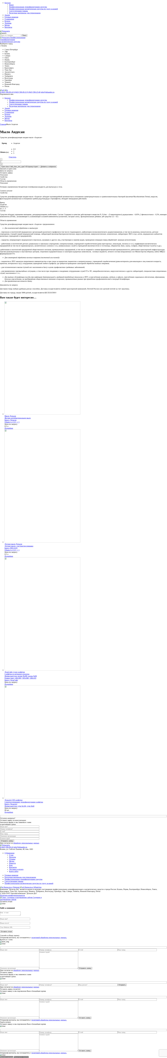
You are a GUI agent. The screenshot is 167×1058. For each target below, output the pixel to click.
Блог (11, 865)
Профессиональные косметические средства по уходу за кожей (33, 9)
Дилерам (8, 23)
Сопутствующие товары (18, 11)
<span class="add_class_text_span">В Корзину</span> (19, 166)
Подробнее (9, 428)
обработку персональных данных (26, 843)
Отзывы (12, 859)
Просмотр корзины (6, 1057)
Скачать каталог (6, 191)
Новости (12, 863)
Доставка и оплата (16, 869)
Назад (11, 5)
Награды (12, 857)
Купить (7, 21)
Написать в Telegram (11, 887)
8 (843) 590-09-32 (20, 92)
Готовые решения (11, 17)
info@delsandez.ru (47, 92)
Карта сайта (13, 871)
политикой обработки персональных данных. (49, 937)
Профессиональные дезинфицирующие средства (28, 7)
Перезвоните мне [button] (6, 94)
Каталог (8, 3)
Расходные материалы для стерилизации (25, 13)
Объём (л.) (4, 152)
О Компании (9, 853)
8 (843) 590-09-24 (6, 92)
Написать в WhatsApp (32, 887)
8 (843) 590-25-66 (33, 92)
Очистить (12, 157)
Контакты (8, 27)
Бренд (4, 143)
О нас (11, 855)
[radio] (16, 143)
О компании (9, 19)
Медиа (7, 25)
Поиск (24, 35)
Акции (7, 15)
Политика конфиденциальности (12, 895)
